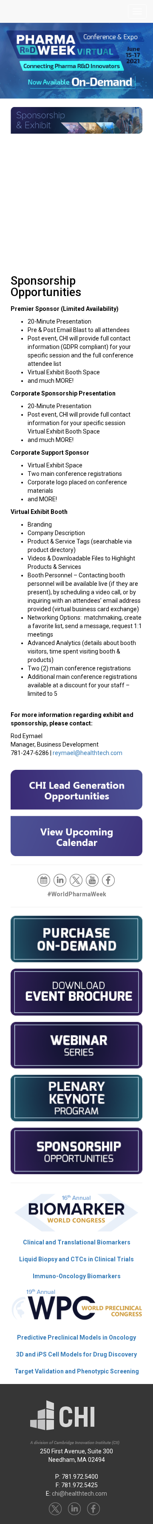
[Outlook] (44, 879)
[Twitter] (76, 879)
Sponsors (78, 171)
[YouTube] (92, 879)
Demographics (78, 150)
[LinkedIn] (60, 879)
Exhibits (78, 213)
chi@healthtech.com (79, 1493)
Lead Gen (78, 234)
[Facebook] (109, 879)
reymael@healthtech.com (87, 753)
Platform (78, 256)
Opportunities (78, 192)
